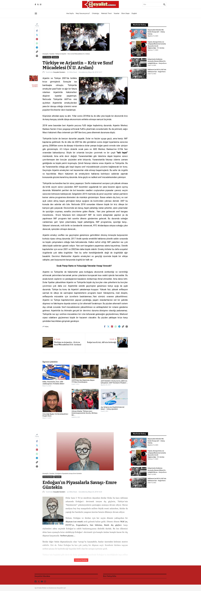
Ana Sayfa (70, 13)
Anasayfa (45, 54)
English (134, 13)
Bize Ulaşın (125, 13)
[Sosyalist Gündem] (33, 78)
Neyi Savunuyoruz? (83, 13)
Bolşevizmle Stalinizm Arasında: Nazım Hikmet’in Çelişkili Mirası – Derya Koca (157, 61)
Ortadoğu (95, 13)
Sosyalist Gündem (59, 72)
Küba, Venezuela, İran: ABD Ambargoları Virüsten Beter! (53, 383)
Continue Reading (81, 560)
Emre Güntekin (48, 477)
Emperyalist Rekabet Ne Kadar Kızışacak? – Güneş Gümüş (156, 32)
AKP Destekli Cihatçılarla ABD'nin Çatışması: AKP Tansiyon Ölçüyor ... (114, 382)
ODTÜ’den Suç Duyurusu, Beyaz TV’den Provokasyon (83, 381)
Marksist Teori (106, 13)
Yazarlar (116, 13)
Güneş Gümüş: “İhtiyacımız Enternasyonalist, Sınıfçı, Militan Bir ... (84, 413)
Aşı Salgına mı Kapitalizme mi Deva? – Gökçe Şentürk (112, 408)
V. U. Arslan (46, 57)
